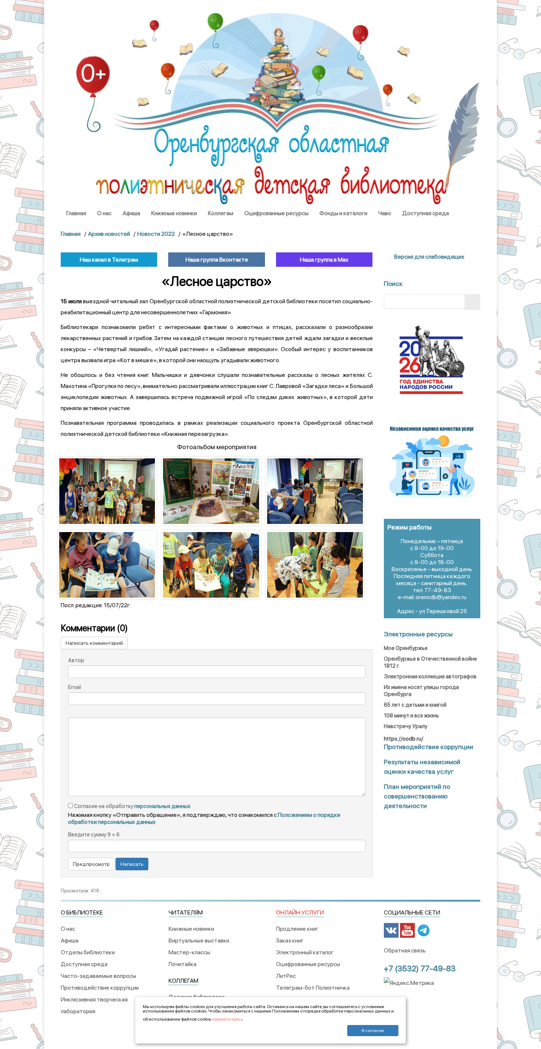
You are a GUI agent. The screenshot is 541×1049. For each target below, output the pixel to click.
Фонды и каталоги (343, 213)
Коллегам (220, 213)
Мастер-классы (189, 952)
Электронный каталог (305, 952)
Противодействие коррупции (100, 987)
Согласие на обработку (131, 806)
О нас (104, 213)
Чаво (384, 213)
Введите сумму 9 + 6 (94, 834)
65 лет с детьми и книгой (415, 705)
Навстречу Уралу (405, 726)
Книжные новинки (174, 213)
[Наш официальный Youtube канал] (407, 930)
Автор (76, 660)
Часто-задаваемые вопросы (98, 975)
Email (74, 687)
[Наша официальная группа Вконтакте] (391, 930)
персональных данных (162, 806)
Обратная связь (405, 950)
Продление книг (297, 928)
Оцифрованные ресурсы (276, 213)
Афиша (131, 213)
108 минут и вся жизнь (411, 715)
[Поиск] (472, 302)
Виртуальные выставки (199, 940)
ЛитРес (286, 975)
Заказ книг (290, 940)
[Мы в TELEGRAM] (423, 930)
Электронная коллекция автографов (430, 676)
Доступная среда (425, 213)
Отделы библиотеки (88, 952)
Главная (76, 213)
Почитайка (183, 964)
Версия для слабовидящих (428, 256)
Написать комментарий (94, 643)
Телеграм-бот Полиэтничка (313, 987)
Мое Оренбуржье (406, 648)
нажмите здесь (227, 1019)
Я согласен (372, 1030)
